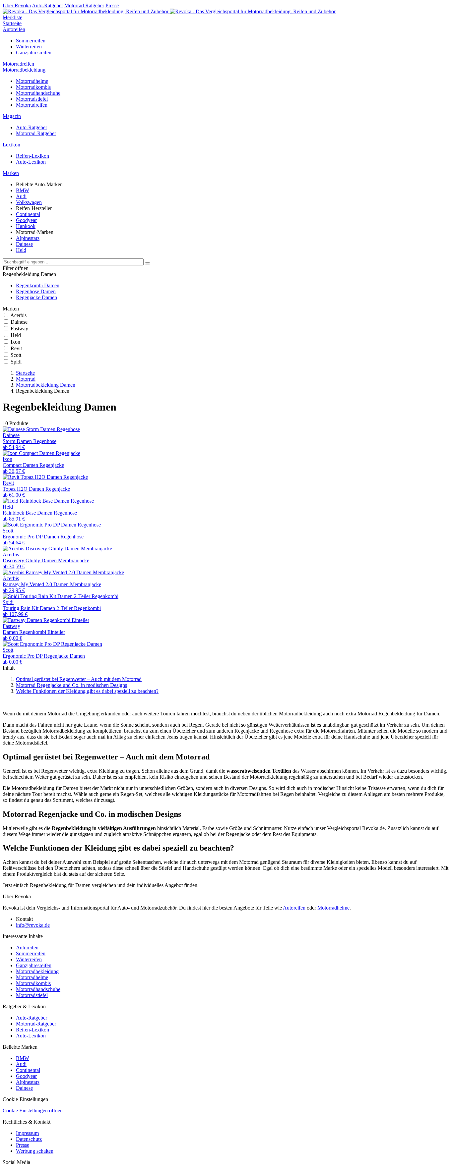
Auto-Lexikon (31, 162)
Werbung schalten (34, 1151)
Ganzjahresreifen (33, 52)
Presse (112, 5)
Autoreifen (14, 29)
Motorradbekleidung (24, 70)
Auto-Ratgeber (47, 5)
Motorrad (25, 379)
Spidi (16, 361)
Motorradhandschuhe (38, 93)
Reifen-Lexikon (32, 156)
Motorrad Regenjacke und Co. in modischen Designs (71, 685)
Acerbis (18, 315)
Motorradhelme (32, 81)
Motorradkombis (33, 87)
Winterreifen (29, 46)
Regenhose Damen (36, 291)
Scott (16, 355)
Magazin (12, 116)
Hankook (25, 226)
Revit (16, 348)
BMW (22, 190)
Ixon (15, 342)
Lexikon (11, 144)
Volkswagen (29, 202)
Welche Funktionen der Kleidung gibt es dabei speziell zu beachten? (87, 691)
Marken (11, 173)
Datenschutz (29, 1139)
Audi (21, 196)
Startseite (12, 23)
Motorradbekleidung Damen (45, 385)
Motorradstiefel (32, 99)
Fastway (19, 328)
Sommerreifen (30, 40)
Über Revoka (17, 5)
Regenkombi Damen (37, 285)
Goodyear (26, 220)
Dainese (24, 244)
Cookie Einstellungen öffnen (33, 1110)
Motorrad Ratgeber (84, 5)
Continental (28, 214)
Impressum (27, 1133)
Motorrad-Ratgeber (36, 133)
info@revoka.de (33, 925)
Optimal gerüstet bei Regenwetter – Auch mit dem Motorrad (79, 679)
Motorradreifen (18, 64)
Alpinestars (27, 238)
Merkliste (12, 17)
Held (21, 250)
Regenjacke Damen (36, 297)
